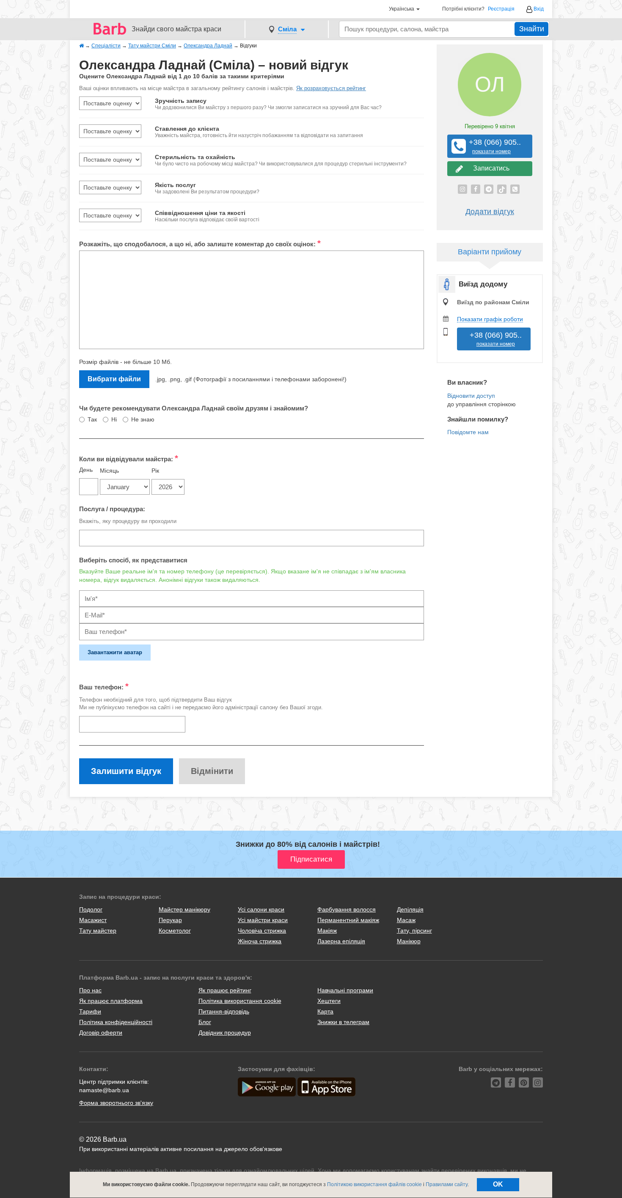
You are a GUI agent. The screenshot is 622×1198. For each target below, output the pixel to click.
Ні (114, 419)
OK (498, 1184)
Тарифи (90, 1011)
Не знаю (142, 419)
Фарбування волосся (346, 909)
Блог (204, 1022)
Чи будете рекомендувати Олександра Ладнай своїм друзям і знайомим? (193, 408)
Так (92, 419)
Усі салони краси (261, 909)
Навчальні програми (345, 990)
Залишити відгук (126, 771)
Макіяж (327, 930)
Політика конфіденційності (115, 1022)
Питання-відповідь (223, 1011)
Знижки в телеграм (343, 1022)
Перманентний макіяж (348, 920)
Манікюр (409, 941)
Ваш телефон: (104, 686)
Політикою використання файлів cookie (374, 1184)
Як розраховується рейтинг (331, 88)
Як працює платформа (111, 1000)
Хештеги (329, 1000)
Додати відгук (489, 211)
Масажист (93, 920)
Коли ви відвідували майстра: (128, 458)
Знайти (531, 29)
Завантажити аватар (115, 652)
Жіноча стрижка (259, 941)
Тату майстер (97, 930)
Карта (325, 1011)
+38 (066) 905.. (491, 146)
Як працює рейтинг (224, 990)
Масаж (406, 920)
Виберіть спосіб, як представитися (133, 560)
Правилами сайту (447, 1184)
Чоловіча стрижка (262, 930)
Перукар (170, 920)
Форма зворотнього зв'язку (116, 1102)
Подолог (90, 909)
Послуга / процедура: (112, 508)
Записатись (489, 168)
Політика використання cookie (239, 1000)
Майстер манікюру (184, 909)
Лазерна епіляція (341, 941)
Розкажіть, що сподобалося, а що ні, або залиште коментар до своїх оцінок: (200, 243)
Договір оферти (100, 1032)
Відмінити (212, 771)
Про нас (90, 990)
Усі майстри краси (263, 920)
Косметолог (175, 930)
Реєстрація (501, 9)
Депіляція (410, 909)
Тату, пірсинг (414, 930)
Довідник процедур (224, 1032)
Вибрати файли (114, 379)
